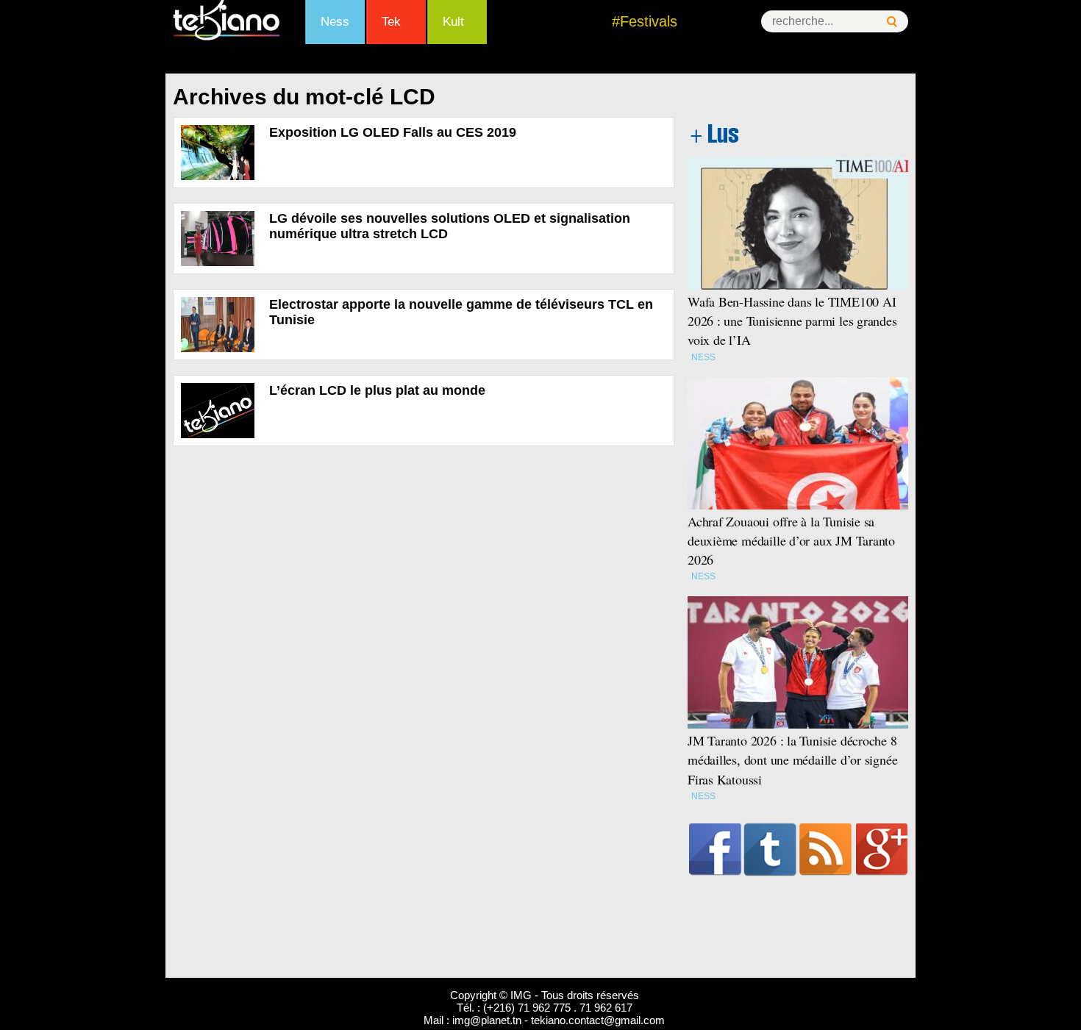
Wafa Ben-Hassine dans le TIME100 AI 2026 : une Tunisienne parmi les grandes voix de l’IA (792, 320)
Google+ (882, 849)
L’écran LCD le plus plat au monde (377, 390)
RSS (825, 849)
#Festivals (644, 21)
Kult (453, 22)
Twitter (770, 849)
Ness (335, 22)
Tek (391, 22)
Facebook (715, 849)
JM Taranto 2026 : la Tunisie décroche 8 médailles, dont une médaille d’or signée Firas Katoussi (792, 759)
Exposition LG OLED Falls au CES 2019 (392, 132)
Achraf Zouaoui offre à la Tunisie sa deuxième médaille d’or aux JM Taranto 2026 (791, 540)
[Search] (892, 21)
